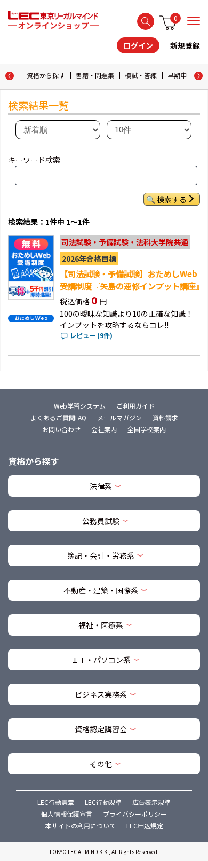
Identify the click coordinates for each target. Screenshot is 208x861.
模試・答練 (141, 75)
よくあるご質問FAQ (58, 417)
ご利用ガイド (135, 405)
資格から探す (46, 75)
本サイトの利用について (80, 825)
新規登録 (185, 45)
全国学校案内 (146, 429)
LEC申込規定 (144, 825)
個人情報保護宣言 (66, 813)
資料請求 (165, 417)
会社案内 (104, 429)
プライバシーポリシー (135, 813)
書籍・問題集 (95, 75)
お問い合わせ (61, 429)
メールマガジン (119, 417)
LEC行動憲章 (55, 802)
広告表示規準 (151, 802)
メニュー (193, 21)
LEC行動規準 (103, 802)
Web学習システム (80, 405)
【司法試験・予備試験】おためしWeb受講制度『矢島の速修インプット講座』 (132, 280)
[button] (198, 76)
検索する (145, 21)
